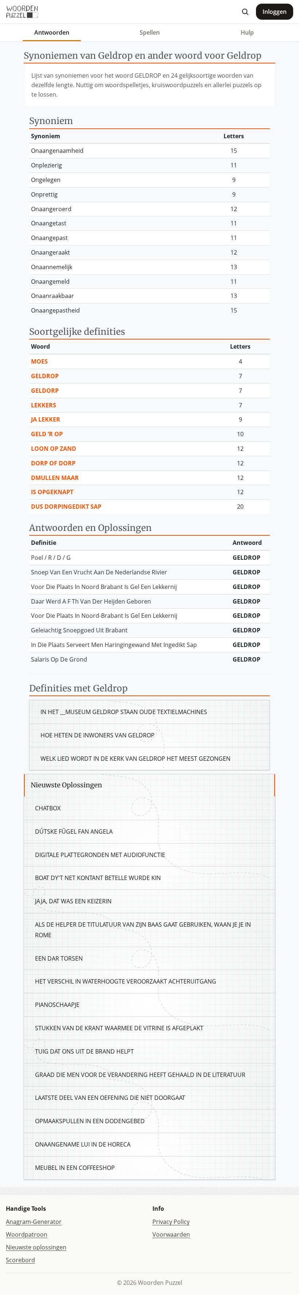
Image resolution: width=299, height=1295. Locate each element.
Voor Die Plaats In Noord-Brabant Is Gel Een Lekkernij (104, 616)
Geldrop (45, 376)
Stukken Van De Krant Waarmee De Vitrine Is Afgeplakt (119, 1028)
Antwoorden (51, 32)
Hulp (247, 32)
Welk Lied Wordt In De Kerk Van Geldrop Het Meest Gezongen (135, 759)
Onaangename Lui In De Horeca (83, 1144)
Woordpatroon (26, 1234)
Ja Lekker (45, 419)
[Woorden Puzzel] (22, 11)
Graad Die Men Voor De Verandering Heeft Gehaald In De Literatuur (140, 1075)
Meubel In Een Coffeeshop (75, 1168)
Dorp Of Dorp (53, 463)
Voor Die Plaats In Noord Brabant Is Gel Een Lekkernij (104, 587)
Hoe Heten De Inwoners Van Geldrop (97, 735)
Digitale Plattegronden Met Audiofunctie (100, 855)
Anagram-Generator (34, 1222)
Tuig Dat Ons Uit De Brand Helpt (84, 1051)
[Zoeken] (245, 12)
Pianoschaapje (57, 1005)
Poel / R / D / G (51, 558)
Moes (39, 361)
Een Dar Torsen (59, 958)
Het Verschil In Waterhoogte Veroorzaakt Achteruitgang (125, 981)
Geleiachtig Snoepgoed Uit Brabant (79, 630)
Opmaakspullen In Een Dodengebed (90, 1121)
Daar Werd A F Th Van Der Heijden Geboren (91, 601)
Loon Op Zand (53, 449)
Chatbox (48, 808)
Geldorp (45, 391)
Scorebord (20, 1260)
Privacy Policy (171, 1222)
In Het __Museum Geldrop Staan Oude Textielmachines (123, 712)
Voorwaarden (171, 1234)
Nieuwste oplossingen (36, 1247)
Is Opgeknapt (52, 492)
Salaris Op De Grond (59, 659)
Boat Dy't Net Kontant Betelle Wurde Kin (98, 878)
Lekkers (43, 405)
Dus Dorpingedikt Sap (66, 507)
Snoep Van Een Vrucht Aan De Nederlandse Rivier (99, 572)
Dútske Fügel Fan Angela (74, 831)
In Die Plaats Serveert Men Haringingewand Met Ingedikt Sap (114, 645)
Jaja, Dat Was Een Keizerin (73, 901)
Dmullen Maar (55, 478)
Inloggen (275, 12)
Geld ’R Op (47, 434)
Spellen (150, 32)
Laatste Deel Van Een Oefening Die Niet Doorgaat (110, 1098)
